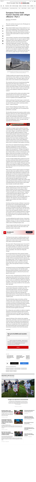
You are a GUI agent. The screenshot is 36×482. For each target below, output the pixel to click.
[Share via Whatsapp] (3, 31)
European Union (24, 368)
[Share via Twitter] (3, 28)
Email (8, 335)
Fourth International (5, 8)
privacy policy (17, 343)
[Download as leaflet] (3, 38)
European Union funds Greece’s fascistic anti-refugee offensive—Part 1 (10, 356)
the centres (23, 237)
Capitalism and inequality (5, 376)
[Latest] (3, 6)
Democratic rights (17, 368)
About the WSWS (24, 8)
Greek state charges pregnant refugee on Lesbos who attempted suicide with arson (20, 357)
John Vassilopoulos (13, 19)
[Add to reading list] (3, 43)
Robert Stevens (8, 19)
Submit (18, 347)
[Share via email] (3, 36)
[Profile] (34, 1)
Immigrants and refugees (9, 368)
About (33, 1)
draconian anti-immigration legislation (18, 206)
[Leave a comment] (3, 41)
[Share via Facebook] (3, 26)
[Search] (35, 6)
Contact (30, 1)
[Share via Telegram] (3, 33)
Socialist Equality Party (13, 8)
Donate (33, 8)
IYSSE (19, 8)
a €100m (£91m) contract (19, 158)
